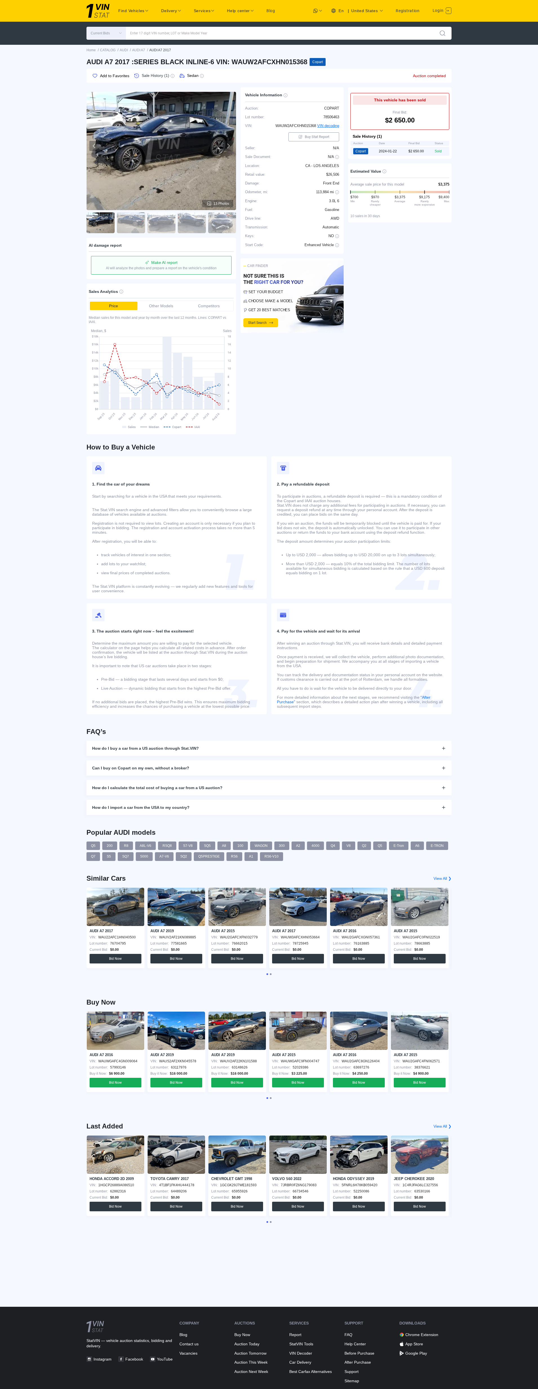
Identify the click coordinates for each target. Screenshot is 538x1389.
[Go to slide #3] (161, 222)
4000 (315, 846)
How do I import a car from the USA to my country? (141, 807)
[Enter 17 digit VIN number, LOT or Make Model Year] (442, 33)
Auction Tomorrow (250, 1353)
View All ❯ (442, 878)
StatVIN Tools (301, 1344)
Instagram (103, 1359)
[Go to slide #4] (192, 222)
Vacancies (188, 1353)
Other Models (161, 306)
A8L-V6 (145, 846)
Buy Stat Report (317, 137)
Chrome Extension (421, 1334)
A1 (251, 856)
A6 (417, 846)
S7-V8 (188, 846)
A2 (298, 846)
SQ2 (183, 856)
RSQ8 (167, 846)
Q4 (333, 846)
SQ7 (125, 856)
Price (113, 306)
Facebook (134, 1359)
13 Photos (221, 204)
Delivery (169, 10)
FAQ (348, 1334)
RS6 (234, 856)
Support (351, 1371)
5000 (144, 856)
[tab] (267, 974)
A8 (224, 846)
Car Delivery (300, 1362)
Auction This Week (251, 1362)
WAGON (261, 846)
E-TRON (437, 846)
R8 (126, 846)
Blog (270, 10)
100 (240, 846)
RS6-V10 (271, 856)
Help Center (355, 1344)
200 (110, 846)
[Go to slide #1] (100, 222)
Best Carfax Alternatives (310, 1371)
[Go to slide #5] (222, 222)
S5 (109, 856)
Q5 (93, 846)
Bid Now (115, 959)
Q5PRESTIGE (209, 856)
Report (295, 1334)
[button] (106, 33)
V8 (348, 846)
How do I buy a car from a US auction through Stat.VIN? (145, 748)
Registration (407, 10)
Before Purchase (359, 1353)
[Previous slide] (94, 146)
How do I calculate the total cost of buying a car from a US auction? (157, 787)
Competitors (209, 306)
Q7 (93, 856)
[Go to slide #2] (131, 222)
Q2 (364, 846)
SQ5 (207, 846)
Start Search (257, 323)
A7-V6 (164, 856)
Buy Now (242, 1334)
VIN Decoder (300, 1353)
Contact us (189, 1344)
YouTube (165, 1359)
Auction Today (246, 1344)
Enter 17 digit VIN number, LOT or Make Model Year (168, 33)
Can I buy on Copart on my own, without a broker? (140, 768)
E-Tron (399, 846)
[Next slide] (228, 146)
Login (438, 10)
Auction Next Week (251, 1371)
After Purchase (357, 1362)
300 (282, 846)
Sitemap (351, 1381)
